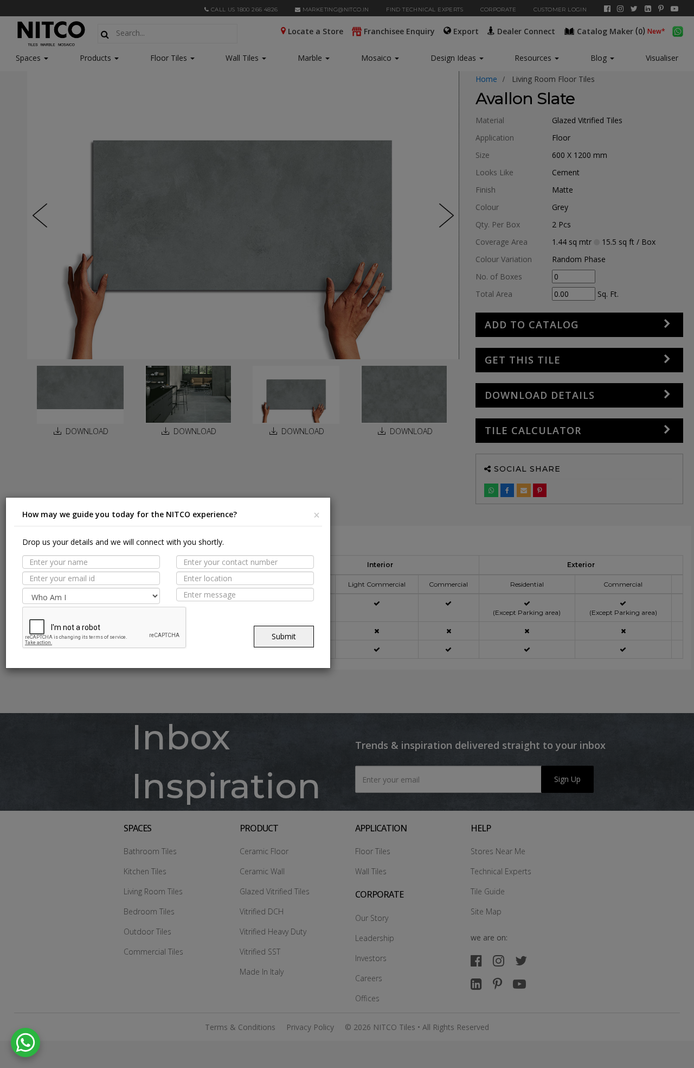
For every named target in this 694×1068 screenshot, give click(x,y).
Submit (284, 636)
